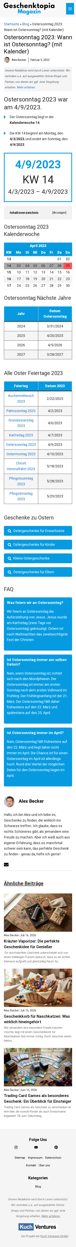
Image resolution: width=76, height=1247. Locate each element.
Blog (25, 24)
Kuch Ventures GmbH (54, 1236)
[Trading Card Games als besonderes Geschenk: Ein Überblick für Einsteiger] (38, 1083)
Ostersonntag (21, 444)
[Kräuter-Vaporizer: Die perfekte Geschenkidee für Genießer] (38, 929)
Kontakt (31, 1165)
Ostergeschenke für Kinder (34, 544)
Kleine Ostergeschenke (31, 558)
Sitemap (20, 1157)
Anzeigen (59, 212)
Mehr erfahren (26, 87)
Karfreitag (21, 435)
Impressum (35, 1157)
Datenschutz (53, 1157)
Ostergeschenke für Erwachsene (39, 531)
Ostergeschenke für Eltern (33, 572)
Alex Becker (31, 801)
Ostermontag (20, 454)
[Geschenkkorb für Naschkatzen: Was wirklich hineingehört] (38, 1004)
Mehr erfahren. (51, 1216)
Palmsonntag (20, 411)
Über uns (44, 1165)
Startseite (11, 24)
